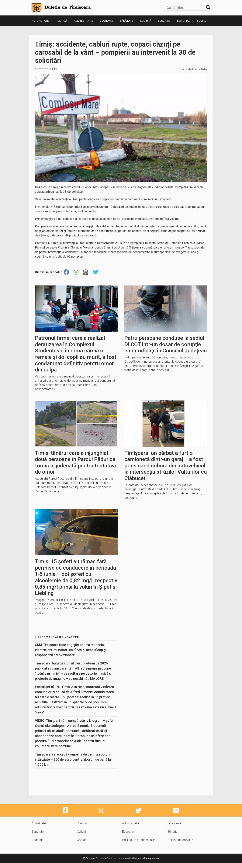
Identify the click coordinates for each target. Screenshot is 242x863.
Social (201, 20)
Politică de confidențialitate (140, 840)
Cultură (145, 20)
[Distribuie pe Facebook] (66, 272)
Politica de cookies (180, 840)
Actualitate (40, 20)
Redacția (37, 840)
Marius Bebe (199, 69)
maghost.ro (152, 858)
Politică (61, 20)
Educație (164, 20)
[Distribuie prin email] (85, 272)
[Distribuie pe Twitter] (95, 272)
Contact (82, 840)
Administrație (83, 20)
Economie (106, 20)
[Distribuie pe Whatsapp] (76, 272)
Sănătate (126, 20)
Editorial (183, 20)
